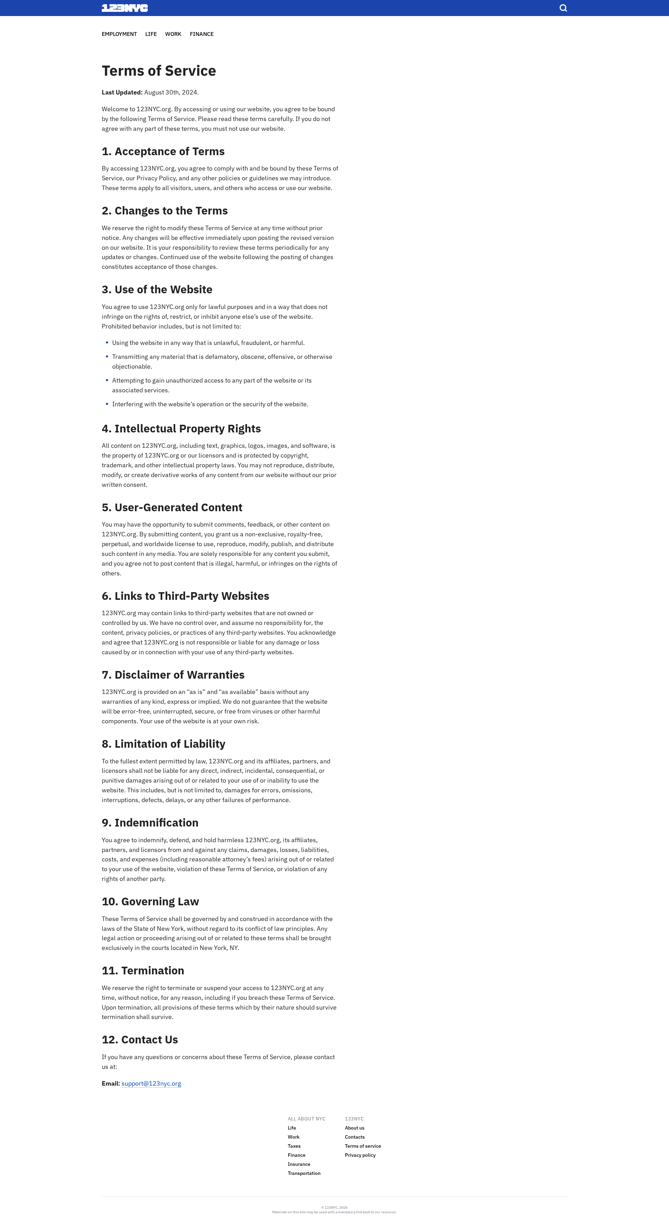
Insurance (299, 1164)
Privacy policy (360, 1155)
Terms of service (363, 1146)
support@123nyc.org (151, 1083)
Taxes (294, 1146)
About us (354, 1128)
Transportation (304, 1173)
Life (292, 1128)
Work (294, 1137)
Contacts (355, 1137)
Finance (297, 1155)
